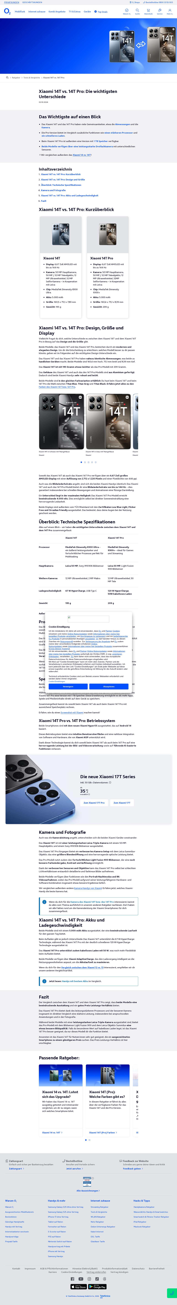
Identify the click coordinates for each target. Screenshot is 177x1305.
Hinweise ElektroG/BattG (85, 1268)
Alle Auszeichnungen (87, 1190)
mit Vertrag (13, 1226)
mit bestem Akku (75, 981)
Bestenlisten (11, 1216)
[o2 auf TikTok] (97, 1279)
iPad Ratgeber (140, 1221)
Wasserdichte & (151, 1212)
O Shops (136, 2)
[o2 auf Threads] (104, 1279)
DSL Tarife (95, 1236)
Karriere (53, 1272)
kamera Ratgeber (144, 1207)
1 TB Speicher (101, 141)
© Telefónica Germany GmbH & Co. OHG (82, 1296)
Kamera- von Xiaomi (88, 888)
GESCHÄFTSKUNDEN (32, 2)
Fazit (43, 200)
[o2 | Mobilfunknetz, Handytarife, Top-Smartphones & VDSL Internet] (7, 78)
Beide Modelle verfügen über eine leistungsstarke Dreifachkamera (77, 146)
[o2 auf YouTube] (81, 1279)
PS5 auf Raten (54, 1236)
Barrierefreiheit (157, 1268)
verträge (12, 1236)
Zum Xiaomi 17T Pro (94, 802)
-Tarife (11, 1241)
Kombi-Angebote (57, 11)
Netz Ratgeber (97, 1221)
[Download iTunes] (78, 1286)
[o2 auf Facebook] (72, 1279)
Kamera (46, 127)
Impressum (30, 1268)
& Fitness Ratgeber (151, 1216)
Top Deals (102, 11)
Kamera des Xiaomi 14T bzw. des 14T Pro (92, 901)
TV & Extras (74, 11)
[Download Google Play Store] (97, 1286)
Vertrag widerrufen (96, 1272)
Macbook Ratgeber (142, 1226)
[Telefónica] (105, 1296)
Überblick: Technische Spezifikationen (61, 184)
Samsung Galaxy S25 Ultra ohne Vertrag (65, 1207)
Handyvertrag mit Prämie (59, 1246)
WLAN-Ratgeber (98, 1216)
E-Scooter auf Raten (57, 1231)
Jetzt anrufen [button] (73, 1168)
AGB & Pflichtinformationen (54, 1268)
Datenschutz (138, 1268)
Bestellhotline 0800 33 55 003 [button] (159, 2)
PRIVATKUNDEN (11, 2)
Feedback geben (132, 1168)
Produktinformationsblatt (114, 1268)
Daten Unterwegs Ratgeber (103, 1226)
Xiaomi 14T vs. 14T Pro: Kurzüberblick (61, 174)
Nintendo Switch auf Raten (60, 1241)
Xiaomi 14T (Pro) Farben (102, 1132)
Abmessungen (122, 124)
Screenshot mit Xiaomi (72, 712)
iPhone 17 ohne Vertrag (58, 1216)
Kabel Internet (97, 1231)
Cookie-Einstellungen (71, 1272)
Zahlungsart (15, 1168)
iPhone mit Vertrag (56, 1251)
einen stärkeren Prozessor (118, 132)
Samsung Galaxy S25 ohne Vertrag (63, 1212)
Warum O (9, 1207)
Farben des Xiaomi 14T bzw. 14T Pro (57, 386)
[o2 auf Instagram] (89, 1279)
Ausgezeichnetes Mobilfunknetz (19, 1212)
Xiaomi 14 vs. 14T (51, 1132)
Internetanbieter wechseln (17, 1231)
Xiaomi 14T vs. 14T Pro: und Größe (63, 179)
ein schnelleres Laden (53, 135)
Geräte (87, 11)
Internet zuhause (36, 11)
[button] (20, 11)
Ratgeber (16, 77)
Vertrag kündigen (119, 1272)
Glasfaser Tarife (98, 1241)
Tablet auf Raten (55, 1221)
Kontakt (16, 1268)
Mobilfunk (20, 11)
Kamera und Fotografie (53, 190)
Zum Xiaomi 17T (122, 802)
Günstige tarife (14, 1221)
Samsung (55, 1256)
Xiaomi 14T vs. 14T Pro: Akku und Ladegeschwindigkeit (69, 195)
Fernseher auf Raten (57, 1226)
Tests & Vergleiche (32, 77)
